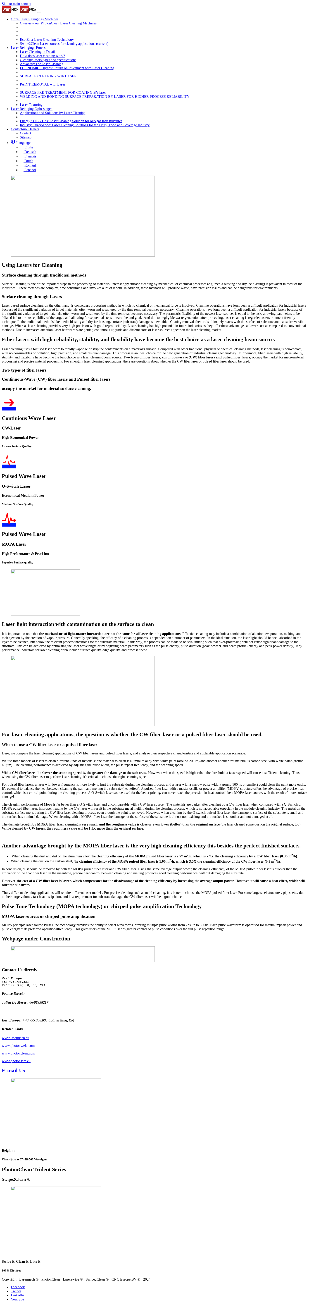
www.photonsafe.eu (16, 1061)
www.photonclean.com (18, 1053)
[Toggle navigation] (39, 12)
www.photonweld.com (18, 1045)
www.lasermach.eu (15, 1038)
